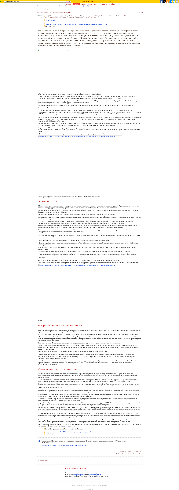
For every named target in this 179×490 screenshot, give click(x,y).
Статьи (90, 4)
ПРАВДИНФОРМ (89, 2)
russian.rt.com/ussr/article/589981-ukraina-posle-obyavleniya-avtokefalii (69, 432)
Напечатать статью (44, 460)
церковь (129, 15)
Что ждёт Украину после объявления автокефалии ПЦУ (74, 6)
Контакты (104, 4)
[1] (39, 441)
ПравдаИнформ (41, 6)
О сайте (112, 4)
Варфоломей (52, 17)
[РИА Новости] (80, 319)
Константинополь (75, 15)
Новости (76, 4)
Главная (68, 4)
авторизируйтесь (79, 475)
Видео (83, 4)
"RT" (125, 15)
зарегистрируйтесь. (94, 475)
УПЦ (42, 17)
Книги (96, 4)
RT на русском (94, 17)
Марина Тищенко (65, 15)
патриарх (64, 17)
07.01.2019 (39, 9)
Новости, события (52, 6)
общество (87, 17)
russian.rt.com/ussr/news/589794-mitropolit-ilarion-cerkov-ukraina (64, 445)
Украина (120, 15)
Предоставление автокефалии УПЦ (89, 15)
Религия (114, 15)
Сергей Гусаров (44, 15)
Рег (110, 1)
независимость (72, 17)
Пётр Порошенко (102, 15)
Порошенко (136, 15)
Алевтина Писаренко (54, 15)
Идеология (48, 9)
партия (58, 17)
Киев (46, 17)
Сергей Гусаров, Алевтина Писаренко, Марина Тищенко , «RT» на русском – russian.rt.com (76, 24)
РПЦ (110, 15)
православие (80, 17)
